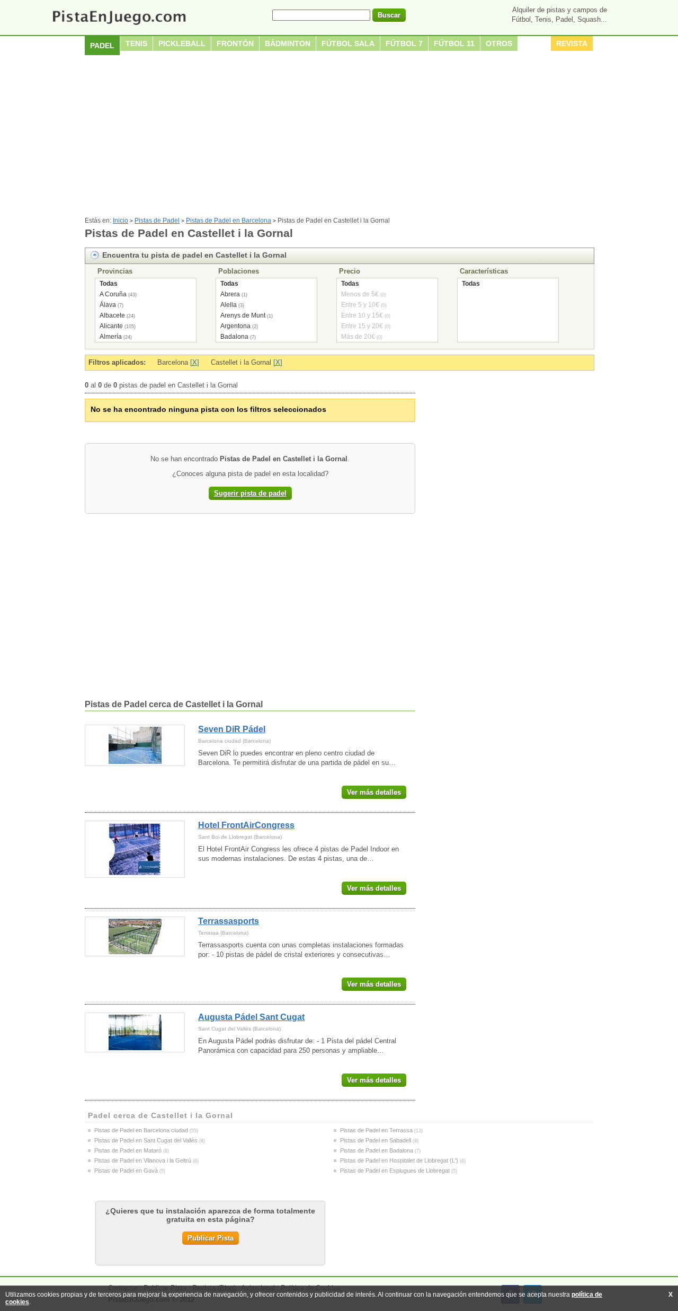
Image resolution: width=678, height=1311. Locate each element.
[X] (194, 362)
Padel (102, 45)
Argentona (235, 326)
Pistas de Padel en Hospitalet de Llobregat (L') (399, 1160)
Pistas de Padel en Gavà (126, 1170)
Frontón (235, 43)
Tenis (136, 43)
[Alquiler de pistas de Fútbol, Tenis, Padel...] (119, 26)
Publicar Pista (211, 1238)
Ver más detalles (374, 792)
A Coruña (113, 294)
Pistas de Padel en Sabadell (375, 1140)
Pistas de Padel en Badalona (376, 1150)
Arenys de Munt (242, 315)
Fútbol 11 (454, 43)
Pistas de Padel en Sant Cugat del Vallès (146, 1140)
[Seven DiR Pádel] (134, 745)
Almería (111, 336)
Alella (228, 305)
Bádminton (287, 43)
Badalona (234, 336)
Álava (108, 305)
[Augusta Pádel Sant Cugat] (134, 1032)
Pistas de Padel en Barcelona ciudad (141, 1130)
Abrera (230, 294)
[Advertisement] (339, 137)
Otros (499, 43)
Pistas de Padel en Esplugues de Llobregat (395, 1170)
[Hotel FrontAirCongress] (134, 849)
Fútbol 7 (404, 43)
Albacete (112, 315)
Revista (571, 43)
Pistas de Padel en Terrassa (376, 1130)
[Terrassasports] (134, 936)
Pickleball (182, 43)
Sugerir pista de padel (250, 493)
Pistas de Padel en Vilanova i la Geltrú (142, 1160)
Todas (109, 283)
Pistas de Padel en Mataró (128, 1150)
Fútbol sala (348, 43)
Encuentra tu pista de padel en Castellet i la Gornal (194, 255)
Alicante (111, 326)
